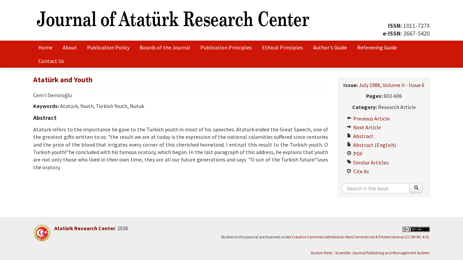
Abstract (363, 136)
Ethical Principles (282, 47)
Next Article (366, 127)
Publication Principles (226, 47)
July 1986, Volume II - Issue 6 (391, 85)
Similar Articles (370, 162)
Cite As (360, 171)
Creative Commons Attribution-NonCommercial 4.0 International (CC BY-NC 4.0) (360, 236)
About (70, 47)
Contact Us (51, 61)
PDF (357, 153)
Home (45, 47)
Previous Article (371, 118)
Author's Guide (330, 47)
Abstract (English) (374, 145)
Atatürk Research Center (84, 228)
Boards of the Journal (165, 47)
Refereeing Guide (377, 47)
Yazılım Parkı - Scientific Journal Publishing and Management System (370, 252)
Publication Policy (108, 47)
